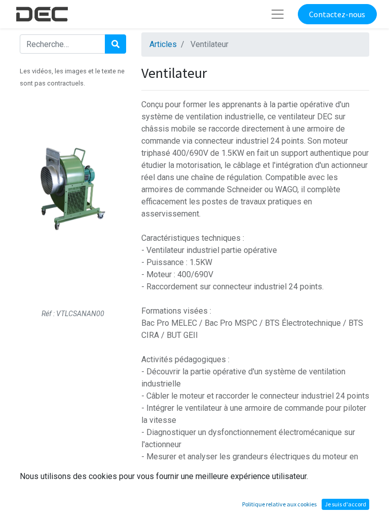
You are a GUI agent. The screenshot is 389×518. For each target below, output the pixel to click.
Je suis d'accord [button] (345, 504)
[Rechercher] (115, 44)
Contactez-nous (337, 14)
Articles (163, 44)
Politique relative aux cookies (279, 504)
